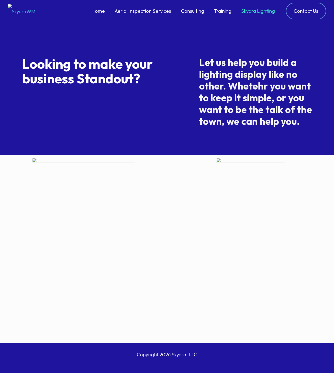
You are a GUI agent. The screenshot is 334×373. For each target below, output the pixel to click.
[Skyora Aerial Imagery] (21, 11)
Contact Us (306, 11)
